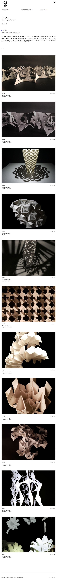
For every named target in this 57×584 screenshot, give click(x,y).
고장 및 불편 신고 (52, 577)
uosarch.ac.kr (10, 577)
